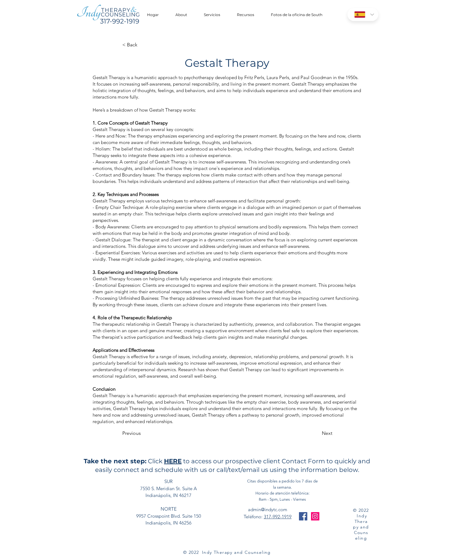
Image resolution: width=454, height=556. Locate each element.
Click (155, 461)
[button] (212, 15)
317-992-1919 (278, 517)
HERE (173, 461)
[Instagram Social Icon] (315, 516)
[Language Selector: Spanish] (362, 14)
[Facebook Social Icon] (303, 516)
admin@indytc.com (267, 509)
